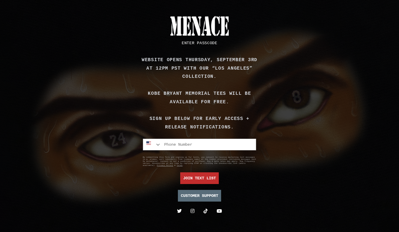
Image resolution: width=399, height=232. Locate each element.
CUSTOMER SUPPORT (199, 195)
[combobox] (152, 144)
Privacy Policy (165, 165)
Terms (180, 165)
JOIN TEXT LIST (199, 178)
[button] (199, 43)
